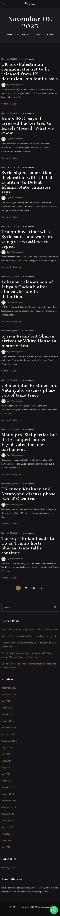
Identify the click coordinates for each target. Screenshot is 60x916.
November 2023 (8, 807)
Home (9, 34)
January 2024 (7, 794)
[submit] (55, 607)
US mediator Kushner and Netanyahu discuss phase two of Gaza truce (29, 390)
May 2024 (5, 767)
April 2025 (5, 701)
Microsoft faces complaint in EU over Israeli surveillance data (29, 636)
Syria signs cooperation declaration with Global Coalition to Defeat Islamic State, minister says (26, 182)
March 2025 (6, 707)
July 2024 (5, 754)
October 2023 (7, 814)
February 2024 (8, 787)
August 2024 (7, 747)
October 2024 (7, 734)
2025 (17, 34)
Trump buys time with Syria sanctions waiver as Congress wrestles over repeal (28, 239)
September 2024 (9, 741)
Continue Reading (9, 103)
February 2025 (8, 714)
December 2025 (8, 687)
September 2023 (9, 820)
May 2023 (5, 847)
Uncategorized (17, 85)
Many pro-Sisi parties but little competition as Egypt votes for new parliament (29, 442)
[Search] (57, 4)
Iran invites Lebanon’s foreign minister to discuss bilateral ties (29, 629)
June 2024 (6, 760)
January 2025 (7, 721)
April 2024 (5, 774)
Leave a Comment (27, 59)
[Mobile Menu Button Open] (2, 4)
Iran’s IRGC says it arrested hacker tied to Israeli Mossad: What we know (27, 125)
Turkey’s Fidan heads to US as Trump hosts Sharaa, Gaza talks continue (27, 545)
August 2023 (7, 827)
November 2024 (8, 727)
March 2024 (6, 780)
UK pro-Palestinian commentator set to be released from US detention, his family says (29, 71)
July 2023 (5, 833)
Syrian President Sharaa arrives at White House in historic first (29, 341)
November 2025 (8, 694)
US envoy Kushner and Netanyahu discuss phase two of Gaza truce (28, 494)
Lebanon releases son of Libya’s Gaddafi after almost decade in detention (27, 289)
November (26, 34)
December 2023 (8, 800)
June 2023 (6, 840)
